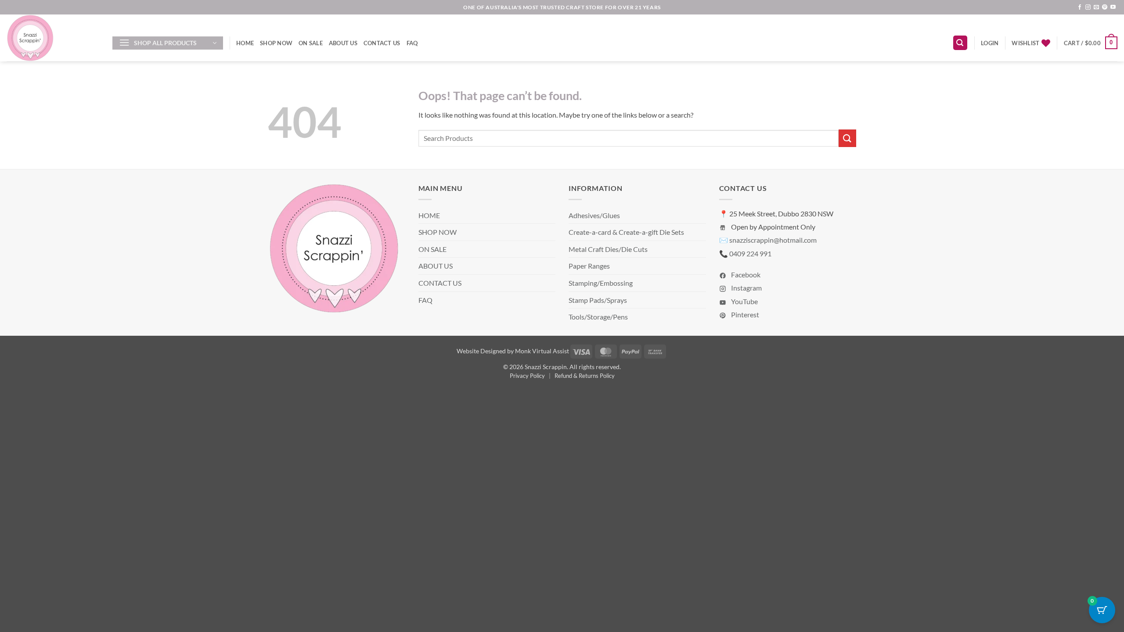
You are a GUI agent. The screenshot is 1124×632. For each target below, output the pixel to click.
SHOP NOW (276, 43)
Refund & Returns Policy (585, 375)
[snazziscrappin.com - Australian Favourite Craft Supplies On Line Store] (53, 37)
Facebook (745, 274)
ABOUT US (343, 43)
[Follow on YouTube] (1113, 7)
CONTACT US (382, 43)
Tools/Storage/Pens (598, 316)
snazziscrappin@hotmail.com (773, 240)
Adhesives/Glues (594, 215)
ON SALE (311, 43)
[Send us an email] (1096, 7)
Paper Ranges (589, 266)
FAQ (412, 43)
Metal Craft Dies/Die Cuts (608, 249)
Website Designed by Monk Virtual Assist (513, 351)
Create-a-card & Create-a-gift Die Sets (626, 232)
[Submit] (847, 138)
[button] (167, 43)
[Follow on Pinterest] (1104, 7)
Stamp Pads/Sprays (598, 300)
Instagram (746, 288)
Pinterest (744, 314)
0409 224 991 (750, 253)
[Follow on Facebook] (1079, 7)
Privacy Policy (527, 375)
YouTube (744, 301)
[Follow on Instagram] (1088, 7)
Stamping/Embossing (601, 283)
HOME (245, 43)
